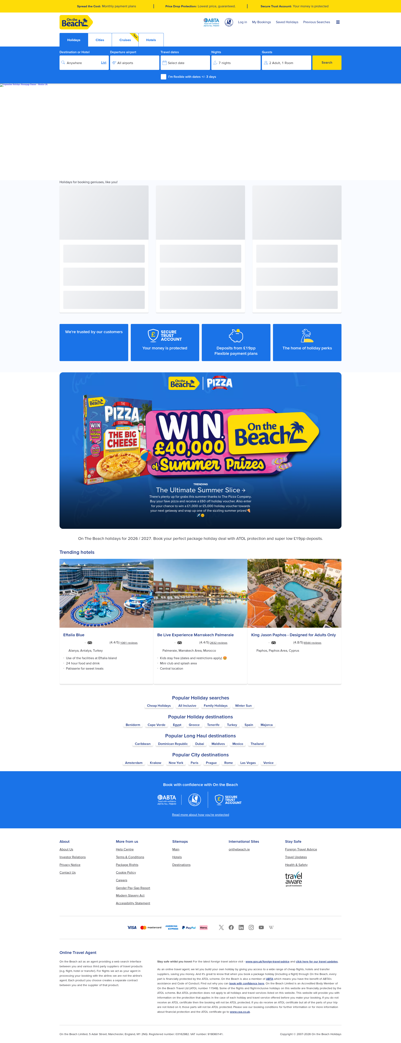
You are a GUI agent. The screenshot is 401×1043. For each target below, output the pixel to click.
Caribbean (143, 744)
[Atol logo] (195, 800)
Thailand (257, 744)
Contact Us (68, 872)
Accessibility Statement (133, 903)
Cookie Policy (126, 872)
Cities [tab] (100, 40)
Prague (211, 763)
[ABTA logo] (211, 22)
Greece (194, 725)
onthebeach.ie (239, 849)
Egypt (177, 725)
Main (175, 849)
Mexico (237, 744)
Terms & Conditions (130, 857)
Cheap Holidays (159, 705)
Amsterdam (133, 763)
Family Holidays (216, 705)
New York (176, 763)
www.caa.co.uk (240, 1011)
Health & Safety (296, 865)
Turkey (232, 725)
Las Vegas (248, 763)
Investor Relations (73, 857)
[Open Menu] (337, 22)
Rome (228, 763)
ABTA (269, 978)
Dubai (199, 744)
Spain (249, 725)
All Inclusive (187, 705)
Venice (268, 763)
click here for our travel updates (317, 961)
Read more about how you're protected (200, 814)
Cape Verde (156, 725)
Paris (194, 763)
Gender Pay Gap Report (133, 888)
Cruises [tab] (128, 38)
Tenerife (213, 725)
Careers (121, 880)
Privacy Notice (70, 865)
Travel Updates (296, 857)
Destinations (181, 865)
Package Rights (127, 865)
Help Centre (125, 849)
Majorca (267, 725)
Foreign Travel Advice (301, 849)
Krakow (155, 763)
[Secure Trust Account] (228, 800)
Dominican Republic (173, 744)
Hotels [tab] (151, 40)
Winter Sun (243, 705)
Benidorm (133, 725)
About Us (66, 849)
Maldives (218, 744)
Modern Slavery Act (130, 895)
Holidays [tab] (73, 40)
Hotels (177, 857)
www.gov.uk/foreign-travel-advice (267, 961)
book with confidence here (246, 983)
